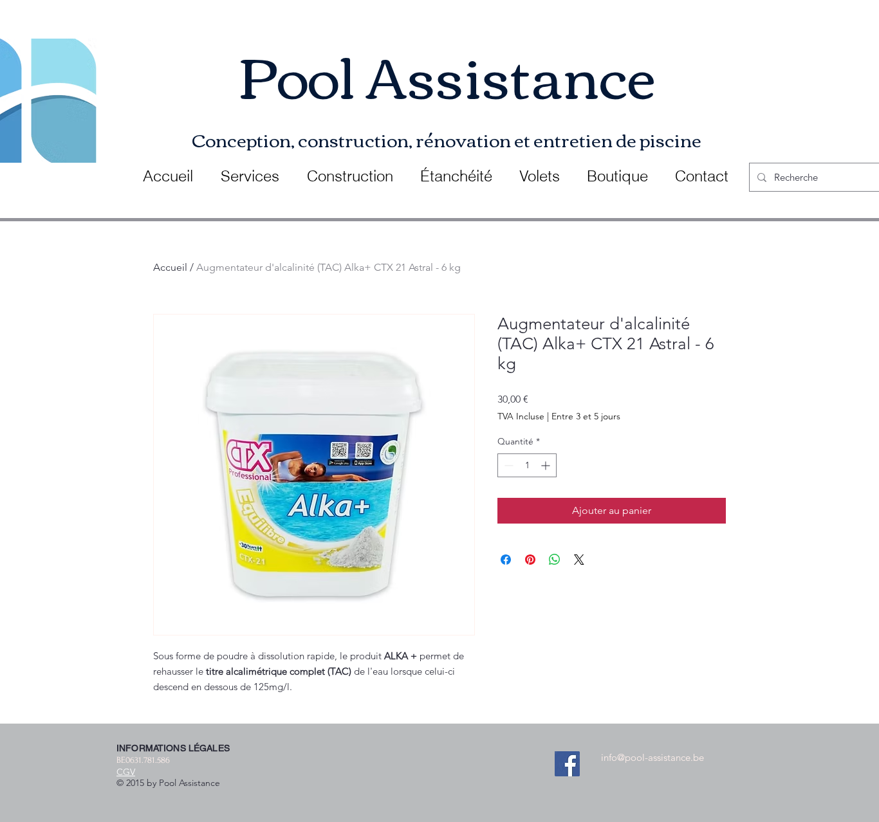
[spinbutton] (527, 465)
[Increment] (547, 465)
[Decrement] (507, 465)
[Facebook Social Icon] (567, 763)
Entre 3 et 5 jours (585, 416)
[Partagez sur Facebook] (506, 559)
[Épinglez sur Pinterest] (530, 559)
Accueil (170, 267)
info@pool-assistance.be (652, 757)
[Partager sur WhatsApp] (554, 559)
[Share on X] (579, 559)
